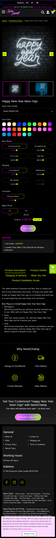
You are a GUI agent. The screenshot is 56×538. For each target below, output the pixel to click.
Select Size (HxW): (10, 106)
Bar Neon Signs (25, 498)
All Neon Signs (20, 494)
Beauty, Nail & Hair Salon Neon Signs (34, 500)
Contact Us (34, 437)
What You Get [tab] (38, 275)
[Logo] (13, 12)
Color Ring (46, 494)
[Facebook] (6, 482)
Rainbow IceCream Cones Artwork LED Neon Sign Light (22, 516)
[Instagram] (14, 482)
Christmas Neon (16, 21)
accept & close (29, 534)
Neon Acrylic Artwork (34, 494)
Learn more (27, 529)
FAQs (7, 441)
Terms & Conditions (37, 444)
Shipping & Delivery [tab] (16, 275)
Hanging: (6, 165)
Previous (5, 54)
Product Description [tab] (15, 270)
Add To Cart (28, 228)
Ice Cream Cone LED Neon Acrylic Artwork (33, 513)
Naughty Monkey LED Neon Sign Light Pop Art (19, 511)
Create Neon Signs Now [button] (28, 417)
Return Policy (10, 448)
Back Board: (7, 141)
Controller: (6, 191)
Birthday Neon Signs (41, 496)
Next (51, 54)
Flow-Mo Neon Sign (10, 496)
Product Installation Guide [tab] (25, 280)
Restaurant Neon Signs (12, 500)
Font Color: (6, 119)
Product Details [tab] (38, 270)
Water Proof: (7, 206)
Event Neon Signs (38, 498)
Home (4, 21)
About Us (9, 437)
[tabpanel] (28, 312)
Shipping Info (35, 441)
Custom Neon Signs (25, 496)
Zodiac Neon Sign (29, 502)
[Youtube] (22, 482)
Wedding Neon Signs (11, 498)
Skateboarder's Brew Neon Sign (36, 509)
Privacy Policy (11, 444)
